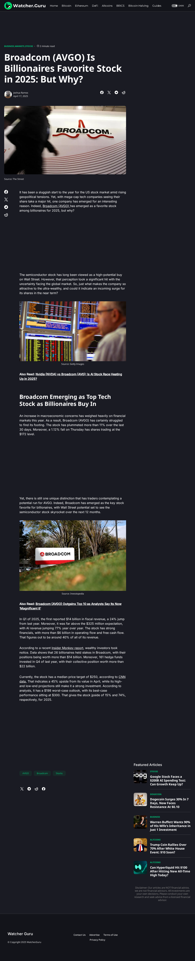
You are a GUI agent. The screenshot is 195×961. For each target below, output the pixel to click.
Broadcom (42, 773)
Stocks (29, 46)
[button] (177, 5)
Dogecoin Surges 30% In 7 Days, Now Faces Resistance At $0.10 (169, 803)
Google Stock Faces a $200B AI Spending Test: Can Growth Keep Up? (168, 780)
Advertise (94, 934)
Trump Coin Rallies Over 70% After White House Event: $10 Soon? (168, 848)
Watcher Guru (20, 934)
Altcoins (155, 839)
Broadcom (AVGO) (56, 206)
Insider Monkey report (67, 648)
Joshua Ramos (20, 92)
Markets (19, 46)
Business (9, 46)
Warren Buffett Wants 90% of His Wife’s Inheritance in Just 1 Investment (170, 826)
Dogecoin (155, 794)
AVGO (25, 773)
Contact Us (80, 934)
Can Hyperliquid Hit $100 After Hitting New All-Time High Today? (170, 871)
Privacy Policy (97, 939)
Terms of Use (110, 934)
